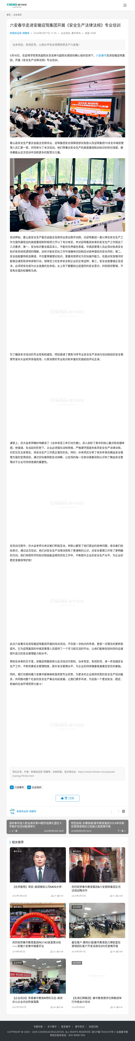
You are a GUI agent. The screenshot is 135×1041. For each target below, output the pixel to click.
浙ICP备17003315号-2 (104, 1031)
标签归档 (93, 1026)
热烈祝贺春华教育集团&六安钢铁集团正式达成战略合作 (96, 888)
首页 (9, 15)
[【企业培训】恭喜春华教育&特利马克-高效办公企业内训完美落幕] (38, 976)
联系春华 (65, 1026)
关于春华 (52, 1026)
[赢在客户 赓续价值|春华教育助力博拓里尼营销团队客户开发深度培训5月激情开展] (97, 920)
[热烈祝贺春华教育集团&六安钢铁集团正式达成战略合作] (97, 864)
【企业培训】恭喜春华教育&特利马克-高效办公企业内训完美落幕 (37, 999)
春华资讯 (76, 33)
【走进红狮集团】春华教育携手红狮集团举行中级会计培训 (97, 999)
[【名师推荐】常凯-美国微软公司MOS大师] (38, 864)
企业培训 (65, 33)
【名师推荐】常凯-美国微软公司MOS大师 (37, 886)
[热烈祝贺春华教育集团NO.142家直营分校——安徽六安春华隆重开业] (38, 920)
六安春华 (101, 55)
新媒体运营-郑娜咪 (19, 33)
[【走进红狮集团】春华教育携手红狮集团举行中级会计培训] (97, 976)
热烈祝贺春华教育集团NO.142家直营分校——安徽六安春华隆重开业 (36, 944)
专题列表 (38, 1026)
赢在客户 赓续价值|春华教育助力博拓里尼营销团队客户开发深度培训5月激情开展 (96, 944)
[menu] (125, 5)
